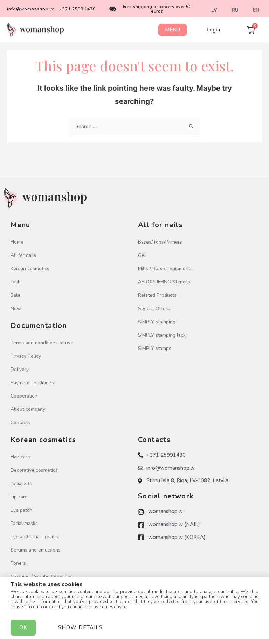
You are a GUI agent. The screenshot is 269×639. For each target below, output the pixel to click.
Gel (142, 255)
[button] (172, 30)
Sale (15, 295)
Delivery (20, 369)
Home (17, 242)
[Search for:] (134, 126)
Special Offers (154, 308)
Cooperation (24, 396)
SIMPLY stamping (156, 321)
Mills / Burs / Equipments (165, 268)
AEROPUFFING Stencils (164, 282)
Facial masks (24, 523)
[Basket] (251, 29)
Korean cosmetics (30, 268)
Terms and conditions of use (42, 342)
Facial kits (21, 483)
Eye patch (21, 510)
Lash (16, 282)
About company (28, 409)
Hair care (20, 457)
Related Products (157, 295)
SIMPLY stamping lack (162, 335)
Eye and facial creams (34, 536)
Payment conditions (32, 382)
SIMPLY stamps (154, 348)
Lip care (19, 496)
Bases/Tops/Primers (160, 242)
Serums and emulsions (36, 550)
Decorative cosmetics (34, 470)
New (16, 308)
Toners (18, 563)
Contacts (20, 422)
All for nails (23, 255)
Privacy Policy (26, 356)
